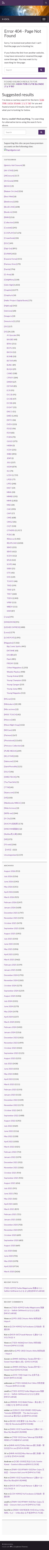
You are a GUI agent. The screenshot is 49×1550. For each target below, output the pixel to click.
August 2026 (9, 871)
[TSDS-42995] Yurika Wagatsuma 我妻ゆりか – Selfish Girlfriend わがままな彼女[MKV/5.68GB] (24, 1310)
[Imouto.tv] (9, 321)
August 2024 (9, 996)
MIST (9, 488)
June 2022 (8, 1131)
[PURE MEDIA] (10, 751)
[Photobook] (9, 740)
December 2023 (11, 1037)
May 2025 (8, 949)
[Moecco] (8, 719)
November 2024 (11, 980)
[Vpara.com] (9, 792)
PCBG (9, 534)
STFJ (9, 573)
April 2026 (8, 892)
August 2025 (9, 933)
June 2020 (8, 1256)
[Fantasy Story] (10, 264)
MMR (9, 500)
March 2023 (9, 1084)
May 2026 (8, 887)
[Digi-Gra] (8, 248)
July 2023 (8, 1063)
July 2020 (8, 1251)
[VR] (6, 797)
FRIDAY (10, 663)
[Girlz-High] (9, 285)
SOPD (9, 564)
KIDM (9, 466)
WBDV (10, 606)
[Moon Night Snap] (12, 725)
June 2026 (8, 881)
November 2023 (11, 1043)
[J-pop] (7, 617)
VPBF (9, 602)
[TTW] (7, 787)
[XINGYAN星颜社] (11, 829)
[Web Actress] (10, 808)
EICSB (9, 403)
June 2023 (8, 1069)
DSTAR (10, 386)
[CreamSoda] (9, 238)
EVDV (9, 424)
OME (9, 517)
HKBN (9, 445)
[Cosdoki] (8, 227)
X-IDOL (5, 19)
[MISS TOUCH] (10, 714)
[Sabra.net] (8, 761)
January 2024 (9, 1032)
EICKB (10, 399)
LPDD (9, 479)
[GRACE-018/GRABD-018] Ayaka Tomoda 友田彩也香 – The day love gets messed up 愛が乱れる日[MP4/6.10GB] (22, 1413)
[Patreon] (8, 735)
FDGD (9, 428)
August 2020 (9, 1245)
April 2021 (8, 1204)
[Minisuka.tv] (9, 704)
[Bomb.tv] (8, 212)
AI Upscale (11, 335)
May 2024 (8, 1011)
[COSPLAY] (9, 233)
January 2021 (9, 1219)
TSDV (9, 598)
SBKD (9, 547)
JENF (9, 458)
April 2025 (8, 954)
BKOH (9, 352)
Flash (9, 659)
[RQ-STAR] (9, 756)
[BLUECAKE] (9, 207)
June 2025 (8, 944)
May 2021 (8, 1199)
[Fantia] (7, 269)
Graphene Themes (21, 1547)
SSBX (9, 568)
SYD (8, 577)
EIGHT (10, 407)
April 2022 (8, 1141)
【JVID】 (8, 849)
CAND (9, 373)
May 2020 (8, 1261)
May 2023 (8, 1074)
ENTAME (11, 650)
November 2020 (11, 1230)
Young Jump (12, 689)
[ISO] (6, 326)
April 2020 (8, 1266)
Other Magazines (14, 667)
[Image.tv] (8, 316)
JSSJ (9, 462)
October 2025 (10, 923)
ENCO (9, 411)
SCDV (9, 556)
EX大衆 (10, 655)
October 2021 (10, 1173)
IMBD (9, 454)
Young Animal (12, 676)
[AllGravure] (9, 175)
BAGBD (10, 339)
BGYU (9, 348)
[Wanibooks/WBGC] (12, 803)
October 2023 (10, 1048)
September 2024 (11, 991)
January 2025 (9, 970)
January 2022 (9, 1157)
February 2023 (10, 1089)
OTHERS (10, 530)
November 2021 (11, 1167)
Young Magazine (14, 693)
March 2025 (9, 959)
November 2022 (11, 1105)
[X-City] (7, 818)
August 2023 (9, 1058)
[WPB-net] (8, 813)
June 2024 (8, 1006)
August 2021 (9, 1183)
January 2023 (9, 1095)
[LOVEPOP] (9, 637)
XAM (9, 611)
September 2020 (11, 1240)
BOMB (10, 356)
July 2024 (8, 1001)
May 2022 (8, 1136)
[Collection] (9, 222)
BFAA (9, 343)
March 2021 (9, 1209)
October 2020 (10, 1235)
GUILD (10, 441)
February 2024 (10, 1027)
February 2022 (10, 1152)
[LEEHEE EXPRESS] (12, 627)
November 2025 (11, 918)
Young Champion (14, 680)
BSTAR (10, 360)
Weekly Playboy (13, 672)
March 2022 (9, 1147)
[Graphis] (8, 290)
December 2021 (11, 1162)
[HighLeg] (8, 305)
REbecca (10, 539)
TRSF (9, 590)
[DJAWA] (8, 253)
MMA (9, 492)
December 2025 (11, 913)
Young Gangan (13, 684)
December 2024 (11, 975)
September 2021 (11, 1178)
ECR (8, 390)
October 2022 (10, 1110)
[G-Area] (7, 274)
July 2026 (8, 876)
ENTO (9, 420)
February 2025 (10, 965)
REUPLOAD (12, 543)
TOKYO (10, 581)
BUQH (9, 369)
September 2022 (11, 1115)
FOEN (9, 437)
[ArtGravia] (8, 181)
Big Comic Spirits (14, 646)
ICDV (9, 450)
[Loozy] (7, 632)
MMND (10, 496)
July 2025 (8, 939)
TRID (9, 585)
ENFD (9, 416)
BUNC (9, 365)
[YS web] (8, 844)
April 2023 (8, 1079)
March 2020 (9, 1271)
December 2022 (11, 1100)
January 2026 (9, 907)
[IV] (5, 331)
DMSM (10, 382)
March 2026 (9, 897)
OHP (9, 513)
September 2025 (11, 928)
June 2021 (8, 1193)
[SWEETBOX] (10, 777)
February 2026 (10, 902)
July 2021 (8, 1188)
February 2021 (10, 1214)
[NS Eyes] (8, 730)
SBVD (9, 551)
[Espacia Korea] (10, 259)
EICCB (10, 394)
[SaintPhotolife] (10, 766)
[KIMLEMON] (10, 622)
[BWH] (7, 217)
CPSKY (10, 377)
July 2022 (8, 1126)
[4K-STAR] (8, 170)
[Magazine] (8, 643)
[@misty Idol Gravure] (13, 165)
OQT (9, 526)
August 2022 (9, 1121)
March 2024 (9, 1022)
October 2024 (10, 985)
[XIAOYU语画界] (11, 823)
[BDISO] (7, 186)
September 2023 (11, 1053)
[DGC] (6, 243)
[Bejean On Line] (11, 191)
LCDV (9, 475)
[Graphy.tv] (8, 295)
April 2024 (8, 1017)
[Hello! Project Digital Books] (16, 300)
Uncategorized (10, 855)
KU (8, 471)
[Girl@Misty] (9, 279)
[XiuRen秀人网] (10, 834)
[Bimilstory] (9, 201)
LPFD (9, 483)
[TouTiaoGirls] (10, 782)
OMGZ (10, 522)
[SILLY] (7, 771)
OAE (9, 509)
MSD (9, 505)
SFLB (9, 560)
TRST (9, 594)
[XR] (6, 839)
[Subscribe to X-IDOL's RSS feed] (3, 2)
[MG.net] (8, 699)
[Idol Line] (8, 311)
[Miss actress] (10, 709)
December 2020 (11, 1225)
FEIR (9, 433)
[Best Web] (9, 196)
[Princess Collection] (13, 745)
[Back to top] (42, 1543)
